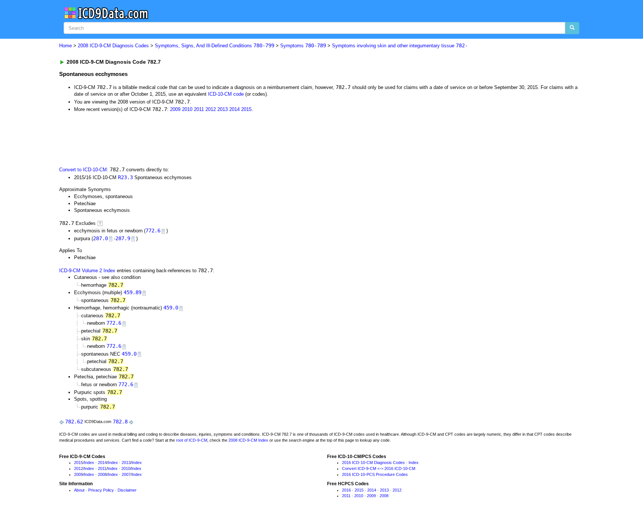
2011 (199, 109)
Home (65, 45)
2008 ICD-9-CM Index (248, 440)
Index (89, 462)
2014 (234, 109)
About (79, 490)
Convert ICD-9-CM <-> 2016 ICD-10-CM (378, 468)
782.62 (74, 422)
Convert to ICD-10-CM (83, 169)
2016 (346, 490)
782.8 (120, 422)
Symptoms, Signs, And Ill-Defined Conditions (214, 45)
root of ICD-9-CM (191, 440)
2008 (102, 474)
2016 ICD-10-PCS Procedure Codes (375, 474)
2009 (175, 109)
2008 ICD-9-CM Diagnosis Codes (113, 45)
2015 (246, 109)
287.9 (122, 238)
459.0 (170, 308)
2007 (126, 474)
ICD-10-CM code (226, 94)
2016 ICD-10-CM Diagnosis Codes (373, 462)
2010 (187, 109)
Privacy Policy (101, 490)
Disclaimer (127, 490)
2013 (222, 109)
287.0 (100, 238)
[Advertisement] (192, 139)
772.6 (152, 230)
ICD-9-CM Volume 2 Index (87, 270)
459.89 (132, 292)
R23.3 (125, 177)
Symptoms (303, 45)
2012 (210, 109)
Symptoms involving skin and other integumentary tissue (400, 45)
